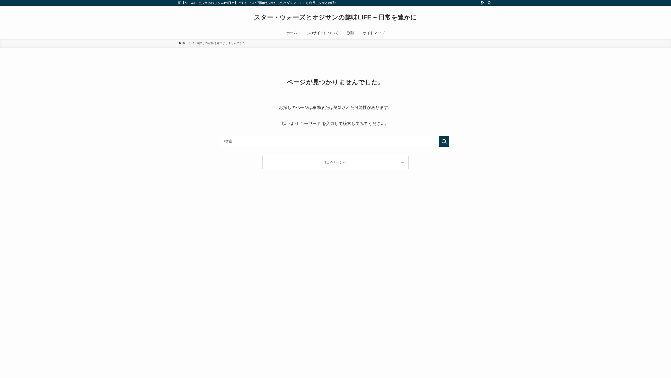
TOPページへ (335, 162)
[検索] (489, 3)
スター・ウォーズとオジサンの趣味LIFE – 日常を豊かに (335, 17)
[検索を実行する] (444, 141)
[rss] (482, 3)
